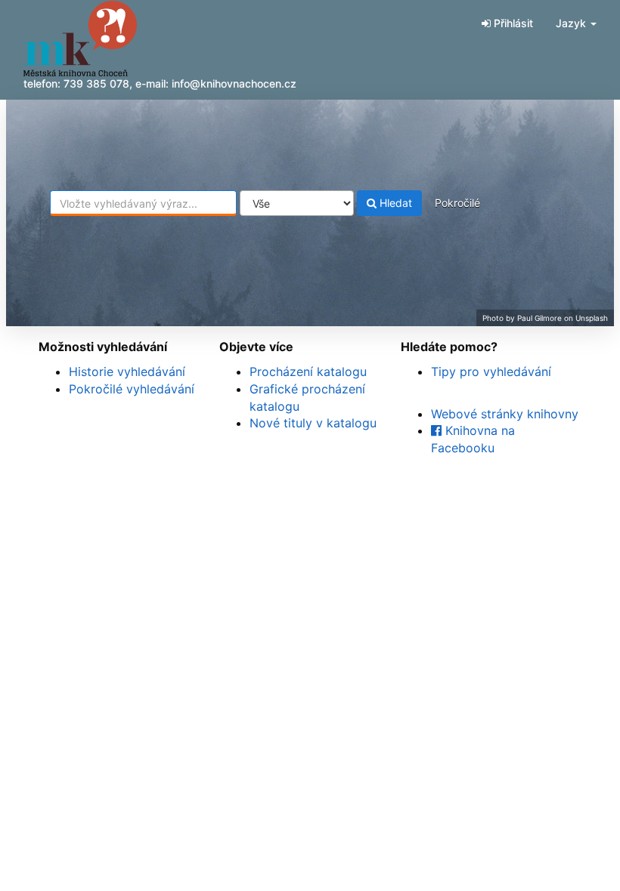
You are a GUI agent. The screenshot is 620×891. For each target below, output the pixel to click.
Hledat (394, 202)
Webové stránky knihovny (504, 413)
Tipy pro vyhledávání (491, 371)
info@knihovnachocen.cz (234, 83)
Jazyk (572, 23)
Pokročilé (457, 202)
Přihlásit (512, 23)
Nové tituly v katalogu (313, 422)
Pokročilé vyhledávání (131, 388)
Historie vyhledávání (127, 371)
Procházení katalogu (308, 371)
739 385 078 (96, 83)
